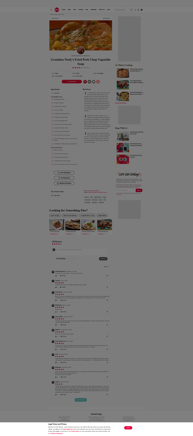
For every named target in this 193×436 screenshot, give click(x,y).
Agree (128, 428)
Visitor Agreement (68, 429)
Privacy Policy (75, 431)
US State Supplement (57, 433)
